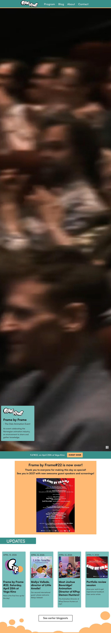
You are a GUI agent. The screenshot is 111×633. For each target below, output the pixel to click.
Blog (61, 4)
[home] (31, 4)
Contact (83, 4)
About (71, 4)
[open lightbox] (55, 505)
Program (49, 4)
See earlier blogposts (55, 618)
